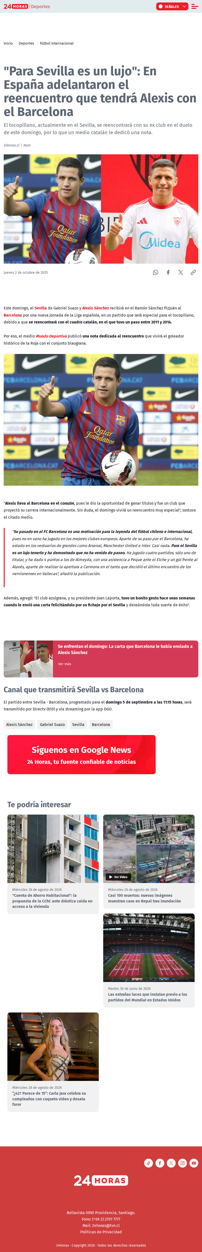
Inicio (8, 43)
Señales (172, 6)
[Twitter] (181, 272)
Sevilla (78, 724)
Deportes (26, 43)
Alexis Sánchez (19, 724)
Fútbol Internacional (56, 43)
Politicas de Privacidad (101, 1232)
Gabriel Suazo (52, 724)
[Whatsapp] (156, 272)
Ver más (64, 663)
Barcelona (101, 724)
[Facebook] (168, 272)
